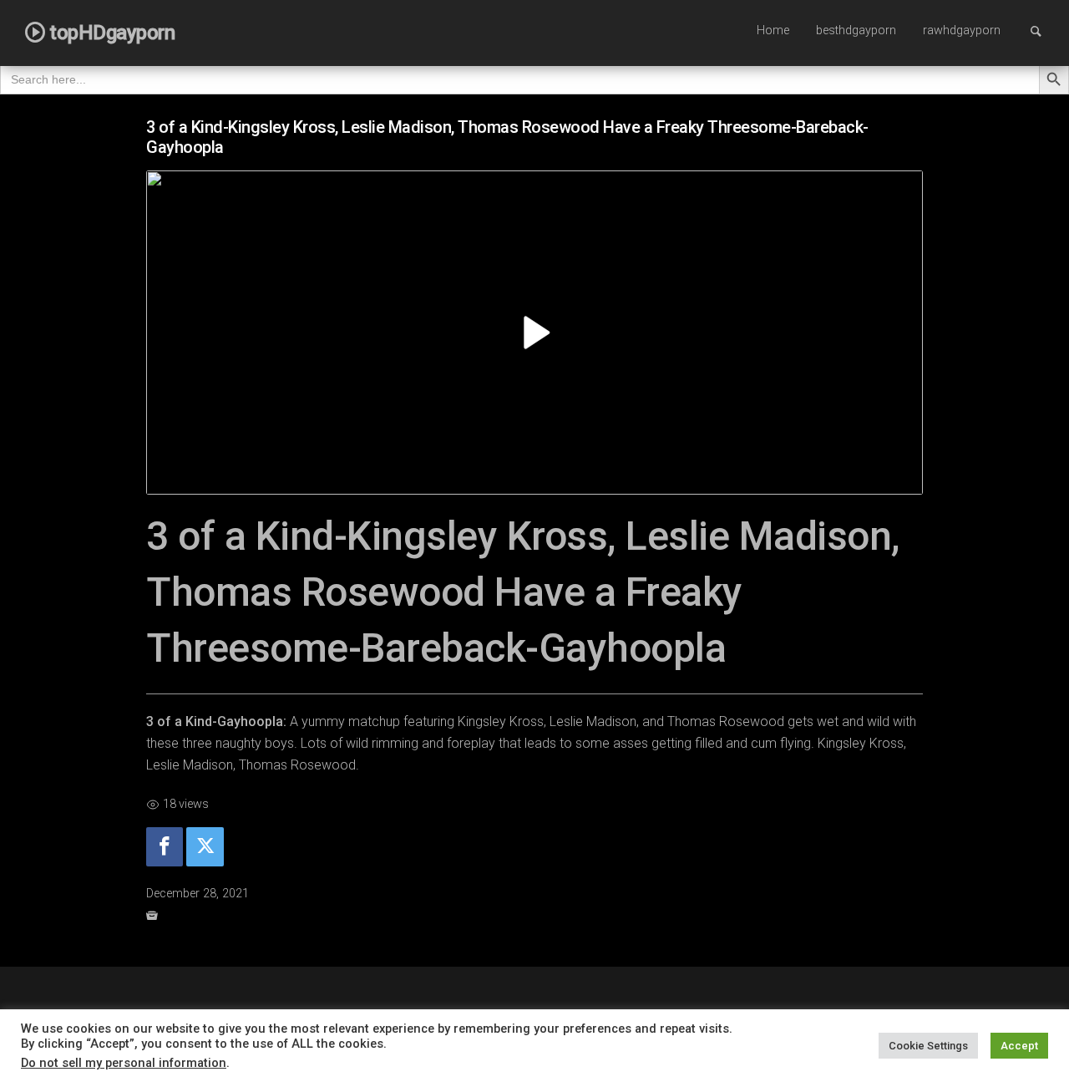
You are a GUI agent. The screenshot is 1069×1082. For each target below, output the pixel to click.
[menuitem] (773, 32)
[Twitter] (204, 846)
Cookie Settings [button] (928, 1045)
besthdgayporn (856, 30)
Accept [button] (1019, 1045)
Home (773, 30)
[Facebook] (164, 846)
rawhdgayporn (962, 30)
